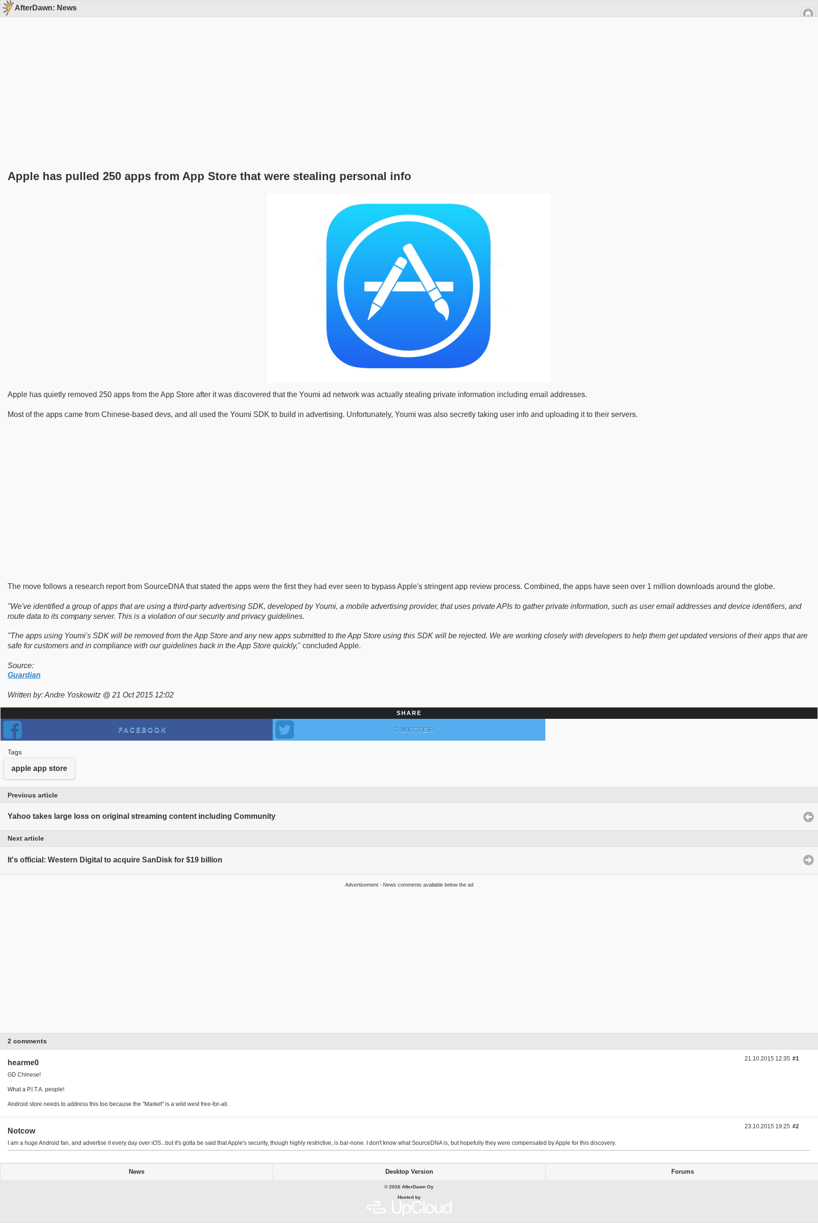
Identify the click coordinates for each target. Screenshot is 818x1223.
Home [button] (808, 14)
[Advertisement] (406, 77)
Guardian (24, 675)
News (136, 1172)
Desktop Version (409, 1172)
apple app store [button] (39, 768)
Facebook (142, 730)
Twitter (415, 730)
